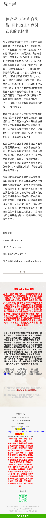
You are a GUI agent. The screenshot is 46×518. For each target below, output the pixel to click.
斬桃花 (34, 369)
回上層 (23, 272)
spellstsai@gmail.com (20, 426)
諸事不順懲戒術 (32, 375)
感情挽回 (8, 372)
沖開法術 (34, 372)
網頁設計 (29, 509)
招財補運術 (20, 374)
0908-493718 (24, 420)
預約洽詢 (25, 516)
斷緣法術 (9, 369)
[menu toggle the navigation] (41, 4)
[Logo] (9, 3)
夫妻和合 (22, 369)
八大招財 (21, 372)
